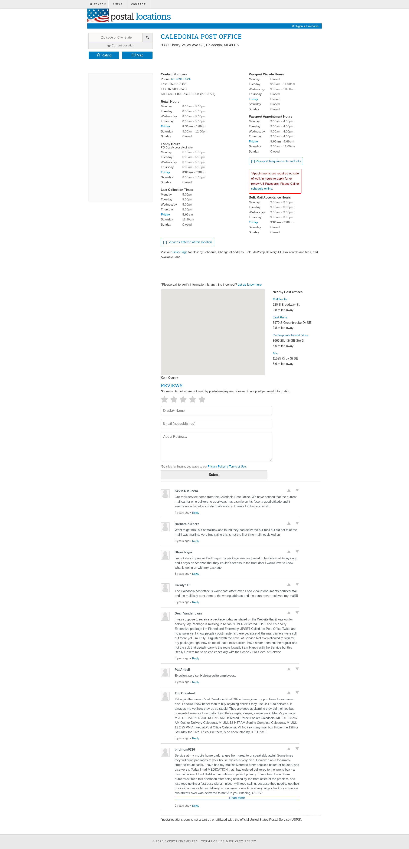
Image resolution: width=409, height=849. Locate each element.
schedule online (261, 188)
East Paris (280, 317)
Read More (237, 798)
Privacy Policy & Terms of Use (227, 466)
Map (140, 55)
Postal (140, 16)
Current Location (122, 45)
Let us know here (250, 284)
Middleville (280, 299)
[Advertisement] (238, 60)
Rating (107, 55)
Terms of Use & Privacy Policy (228, 841)
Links (117, 4)
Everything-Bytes (181, 841)
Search (99, 4)
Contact (138, 4)
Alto (275, 353)
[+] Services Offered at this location (187, 242)
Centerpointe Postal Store (290, 335)
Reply (195, 512)
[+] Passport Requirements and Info (276, 161)
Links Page (180, 252)
